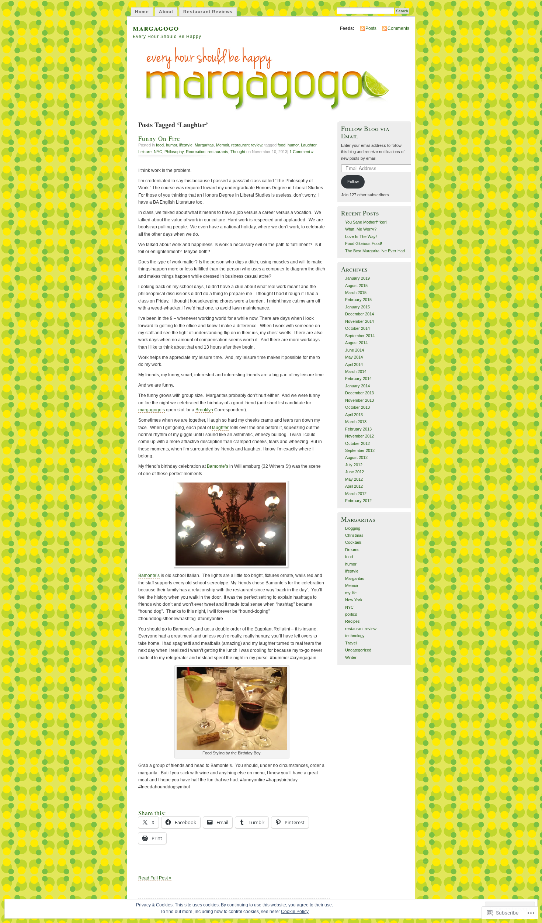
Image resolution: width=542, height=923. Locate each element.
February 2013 (358, 429)
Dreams (352, 549)
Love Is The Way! (361, 236)
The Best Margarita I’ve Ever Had (375, 251)
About (166, 11)
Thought (237, 151)
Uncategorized (358, 650)
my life (351, 593)
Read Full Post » (154, 878)
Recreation (195, 151)
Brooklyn (204, 409)
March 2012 (355, 493)
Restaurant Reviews (208, 11)
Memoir (222, 145)
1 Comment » (301, 151)
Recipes (352, 621)
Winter (351, 657)
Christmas (354, 535)
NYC (158, 151)
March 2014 (355, 371)
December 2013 (359, 393)
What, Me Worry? (360, 229)
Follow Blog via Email (365, 132)
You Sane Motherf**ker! (366, 222)
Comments (398, 28)
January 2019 (357, 278)
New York (353, 600)
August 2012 (356, 457)
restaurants (218, 151)
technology (355, 635)
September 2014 (360, 335)
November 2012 (359, 436)
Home (142, 11)
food (160, 145)
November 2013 (359, 400)
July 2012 (353, 465)
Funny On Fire (159, 138)
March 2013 (355, 421)
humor (171, 145)
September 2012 (360, 450)
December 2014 (359, 314)
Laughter (308, 145)
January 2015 (357, 307)
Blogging (352, 528)
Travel (351, 643)
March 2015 (355, 292)
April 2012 (354, 486)
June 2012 (354, 472)
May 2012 (354, 479)
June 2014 (354, 350)
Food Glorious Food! (363, 243)
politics (351, 614)
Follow (353, 181)
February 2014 (358, 378)
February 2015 (358, 299)
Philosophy (174, 151)
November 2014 (359, 321)
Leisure (145, 151)
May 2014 (354, 357)
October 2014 (357, 328)
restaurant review (246, 145)
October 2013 (357, 407)
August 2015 (356, 285)
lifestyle (185, 145)
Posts (370, 28)
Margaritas (204, 145)
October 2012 (357, 443)
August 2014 (356, 342)
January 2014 (357, 386)
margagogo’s (151, 409)
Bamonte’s (217, 466)
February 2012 (358, 500)
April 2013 (354, 414)
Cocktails (353, 542)
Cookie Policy (295, 911)
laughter (220, 427)
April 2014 (354, 364)
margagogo (156, 27)
